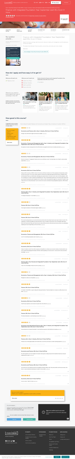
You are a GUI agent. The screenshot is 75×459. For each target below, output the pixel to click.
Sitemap (51, 450)
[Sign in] (49, 2)
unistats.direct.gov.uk (64, 439)
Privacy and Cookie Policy (53, 444)
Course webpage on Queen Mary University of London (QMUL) (35, 51)
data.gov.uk (62, 434)
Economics (30, 7)
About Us (51, 434)
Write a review (9, 142)
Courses (25, 7)
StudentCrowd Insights (42, 435)
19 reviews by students (10, 17)
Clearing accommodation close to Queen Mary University (17, 407)
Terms (50, 439)
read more (25, 48)
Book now (14, 419)
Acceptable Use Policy (54, 441)
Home (7, 7)
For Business (66, 2)
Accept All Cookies (65, 456)
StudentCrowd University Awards (30, 437)
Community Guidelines (30, 443)
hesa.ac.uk (62, 437)
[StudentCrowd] (8, 3)
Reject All (57, 456)
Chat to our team (30, 419)
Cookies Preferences (53, 447)
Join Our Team (52, 437)
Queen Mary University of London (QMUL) (16, 7)
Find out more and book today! (13, 58)
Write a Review (56, 2)
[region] (37, 457)
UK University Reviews (30, 434)
